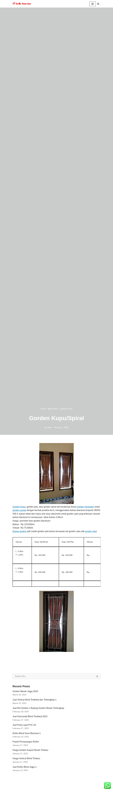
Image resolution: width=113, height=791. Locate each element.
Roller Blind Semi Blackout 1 (27, 733)
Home (43, 409)
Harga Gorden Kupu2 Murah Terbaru (30, 750)
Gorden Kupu (19, 507)
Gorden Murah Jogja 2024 (25, 691)
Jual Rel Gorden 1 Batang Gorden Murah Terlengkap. (38, 708)
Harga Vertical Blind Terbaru (26, 758)
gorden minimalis (85, 507)
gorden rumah (19, 510)
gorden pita (90, 531)
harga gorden (19, 531)
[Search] (98, 4)
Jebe (49, 427)
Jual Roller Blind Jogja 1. (25, 767)
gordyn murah (66, 409)
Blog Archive (53, 409)
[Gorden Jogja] (22, 4)
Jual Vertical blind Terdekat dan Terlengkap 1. (35, 700)
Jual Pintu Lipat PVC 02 (24, 725)
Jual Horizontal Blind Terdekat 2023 (30, 716)
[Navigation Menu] (92, 4)
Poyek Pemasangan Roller (26, 742)
